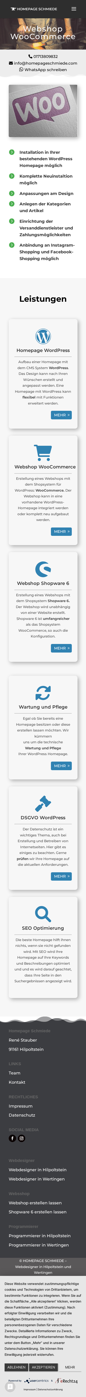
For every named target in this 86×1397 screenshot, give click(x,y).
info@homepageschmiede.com (45, 63)
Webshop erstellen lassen (35, 1203)
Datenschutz (22, 1115)
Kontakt (17, 1082)
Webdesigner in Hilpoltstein (38, 1169)
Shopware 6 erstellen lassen (38, 1212)
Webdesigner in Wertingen (37, 1179)
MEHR (60, 415)
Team (14, 1073)
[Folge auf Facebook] (12, 1138)
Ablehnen (16, 1367)
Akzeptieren (43, 1367)
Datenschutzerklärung (50, 1389)
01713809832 (45, 56)
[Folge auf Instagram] (21, 1138)
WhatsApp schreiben (46, 69)
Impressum (21, 1106)
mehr (60, 531)
